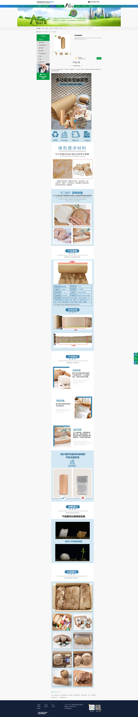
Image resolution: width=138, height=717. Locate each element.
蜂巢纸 (43, 28)
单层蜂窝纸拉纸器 (77, 695)
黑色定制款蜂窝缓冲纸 (64, 695)
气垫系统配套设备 (42, 53)
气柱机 (40, 56)
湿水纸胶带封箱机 (42, 45)
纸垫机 (61, 28)
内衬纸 (89, 695)
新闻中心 (59, 6)
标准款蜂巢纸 (93, 695)
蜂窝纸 (47, 28)
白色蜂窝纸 (71, 695)
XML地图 (65, 708)
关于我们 (46, 6)
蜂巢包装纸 (54, 31)
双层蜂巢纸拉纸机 (63, 697)
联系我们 (91, 6)
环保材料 (51, 28)
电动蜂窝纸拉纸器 (84, 695)
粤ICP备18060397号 (72, 706)
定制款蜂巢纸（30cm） (55, 697)
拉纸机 (65, 69)
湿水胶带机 (56, 28)
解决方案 (78, 6)
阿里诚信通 (69, 708)
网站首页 (40, 6)
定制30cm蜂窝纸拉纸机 (55, 695)
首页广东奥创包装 (45, 31)
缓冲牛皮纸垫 (41, 42)
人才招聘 (85, 6)
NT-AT (64, 28)
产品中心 (53, 6)
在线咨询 (98, 58)
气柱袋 (40, 59)
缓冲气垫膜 (41, 50)
